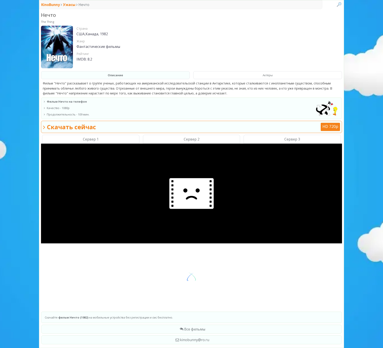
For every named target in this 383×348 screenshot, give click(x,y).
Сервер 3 (292, 139)
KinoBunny (51, 4)
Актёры (268, 75)
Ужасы (69, 4)
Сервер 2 (191, 139)
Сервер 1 (91, 139)
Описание (115, 75)
